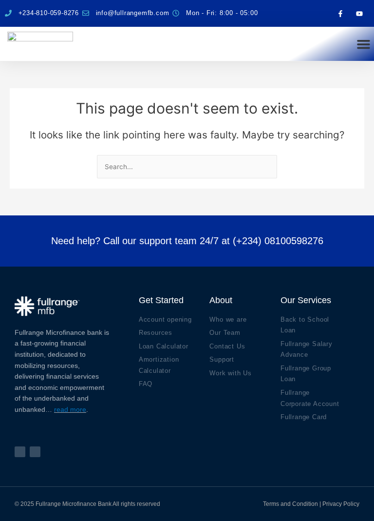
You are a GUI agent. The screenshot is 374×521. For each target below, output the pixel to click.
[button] (363, 44)
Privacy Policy (340, 504)
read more (70, 409)
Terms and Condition (290, 504)
